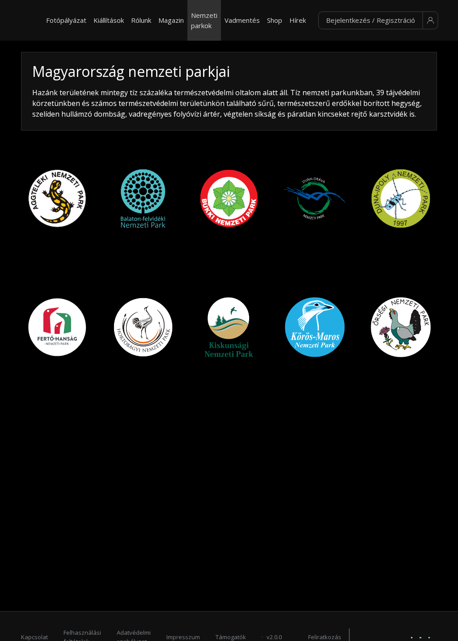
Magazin (171, 20)
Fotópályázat (66, 20)
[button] (378, 20)
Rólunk (141, 20)
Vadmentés (242, 20)
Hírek (297, 20)
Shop (274, 20)
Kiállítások (108, 20)
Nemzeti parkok (204, 20)
